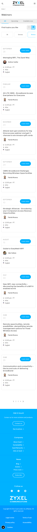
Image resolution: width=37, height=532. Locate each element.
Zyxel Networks (17, 448)
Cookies (10, 527)
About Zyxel (17, 442)
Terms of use (27, 518)
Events (17, 467)
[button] (2, 3)
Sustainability (17, 445)
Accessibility (27, 522)
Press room (18, 470)
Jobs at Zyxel (17, 451)
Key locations (17, 429)
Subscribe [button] (18, 475)
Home (3, 9)
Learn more (25, 50)
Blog (17, 464)
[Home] (18, 3)
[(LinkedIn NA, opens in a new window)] (12, 491)
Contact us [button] (18, 423)
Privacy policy (10, 522)
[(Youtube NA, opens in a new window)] (25, 491)
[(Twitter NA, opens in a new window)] (18, 491)
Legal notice (10, 518)
